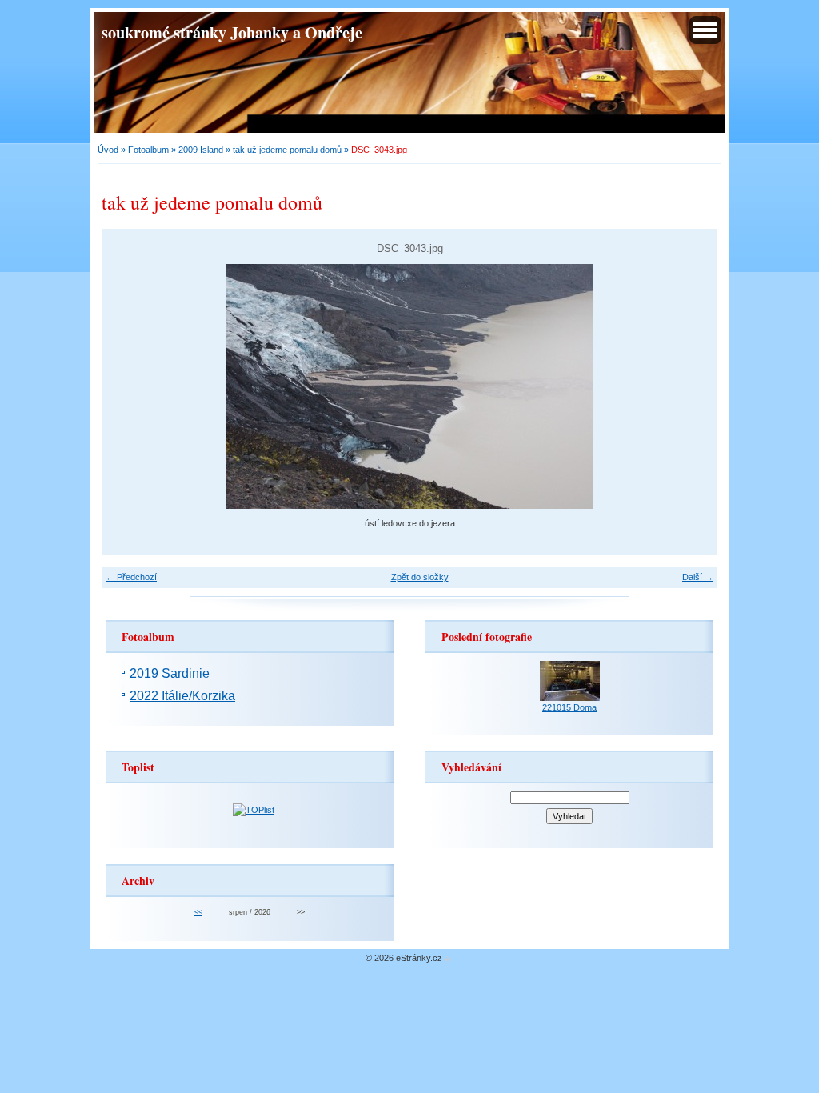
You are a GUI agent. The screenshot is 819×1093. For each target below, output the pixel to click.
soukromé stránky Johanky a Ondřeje (232, 32)
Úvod (108, 149)
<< (198, 912)
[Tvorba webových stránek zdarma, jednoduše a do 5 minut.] (447, 959)
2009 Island (200, 149)
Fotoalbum (148, 149)
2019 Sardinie (170, 673)
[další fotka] (691, 386)
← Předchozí (131, 577)
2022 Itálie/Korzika (182, 696)
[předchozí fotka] (128, 386)
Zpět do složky (420, 577)
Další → (697, 577)
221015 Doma (569, 707)
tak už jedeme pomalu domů (287, 149)
